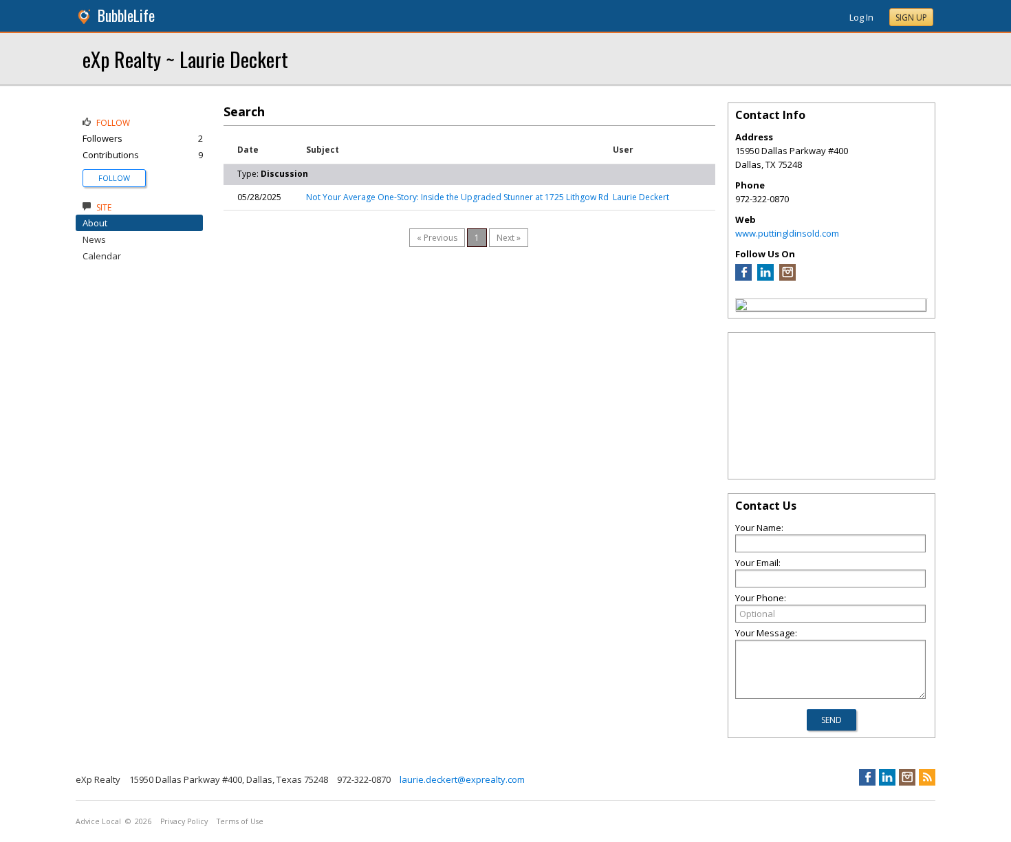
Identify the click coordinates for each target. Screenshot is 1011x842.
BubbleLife (126, 15)
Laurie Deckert (641, 197)
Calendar (102, 256)
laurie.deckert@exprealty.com (462, 779)
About (95, 223)
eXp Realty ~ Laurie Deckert (185, 59)
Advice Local (98, 821)
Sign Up (911, 17)
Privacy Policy (184, 821)
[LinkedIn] (765, 277)
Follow (114, 178)
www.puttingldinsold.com (787, 233)
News (94, 239)
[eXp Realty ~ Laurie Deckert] (741, 307)
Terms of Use (240, 821)
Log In (861, 17)
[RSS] (927, 777)
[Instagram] (787, 277)
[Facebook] (743, 277)
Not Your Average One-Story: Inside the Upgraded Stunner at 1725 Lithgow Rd (457, 197)
